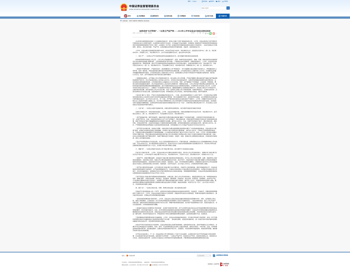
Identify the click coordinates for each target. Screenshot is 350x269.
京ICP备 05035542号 (142, 265)
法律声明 (216, 264)
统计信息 (210, 16)
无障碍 (226, 1)
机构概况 (142, 16)
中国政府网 (132, 255)
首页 (129, 16)
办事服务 (183, 16)
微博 (212, 1)
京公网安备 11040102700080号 (159, 265)
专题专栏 (224, 16)
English (194, 1)
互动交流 (197, 16)
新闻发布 (156, 16)
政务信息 (169, 16)
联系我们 (210, 264)
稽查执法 (140, 21)
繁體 (189, 1)
